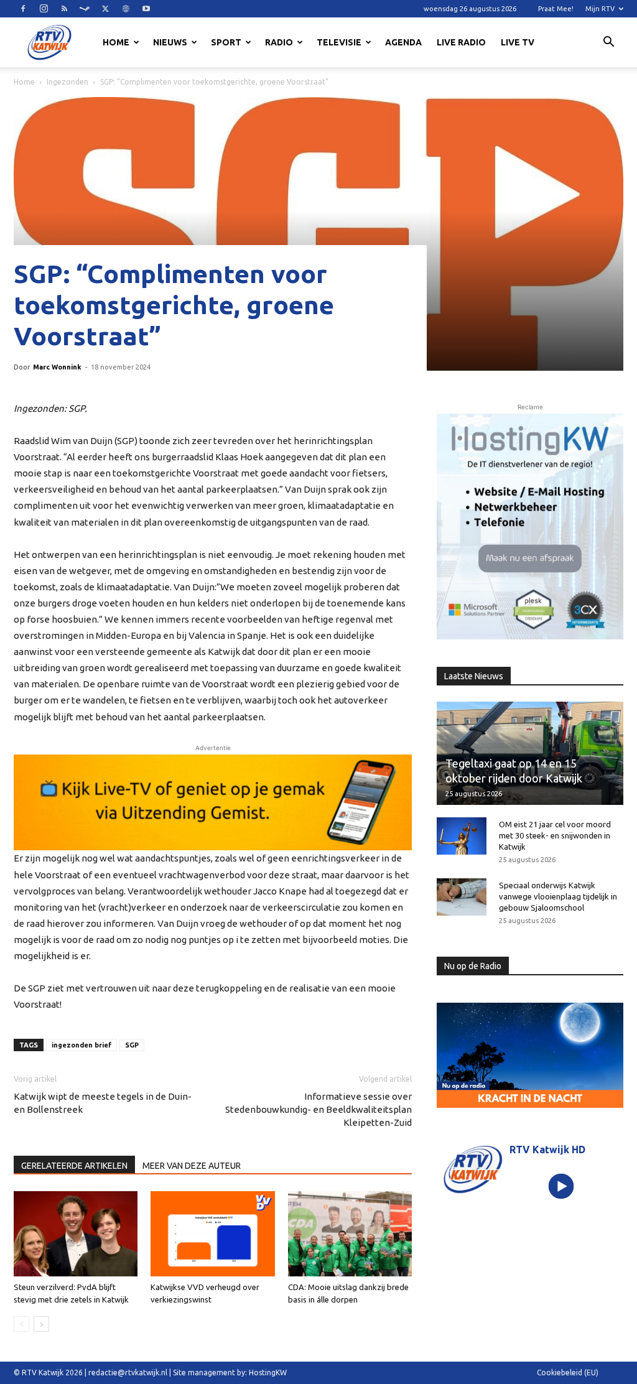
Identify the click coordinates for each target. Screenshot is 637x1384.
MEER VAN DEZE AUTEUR (191, 1166)
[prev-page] (21, 1324)
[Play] (561, 1186)
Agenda (403, 42)
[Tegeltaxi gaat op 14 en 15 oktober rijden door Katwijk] (530, 753)
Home (116, 42)
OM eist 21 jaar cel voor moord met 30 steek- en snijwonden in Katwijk (555, 835)
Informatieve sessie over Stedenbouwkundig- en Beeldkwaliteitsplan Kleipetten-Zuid (318, 1109)
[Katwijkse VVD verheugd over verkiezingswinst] (212, 1233)
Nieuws (170, 42)
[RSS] (64, 8)
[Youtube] (146, 8)
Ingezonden (67, 82)
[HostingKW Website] (530, 526)
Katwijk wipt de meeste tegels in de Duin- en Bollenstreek (103, 1103)
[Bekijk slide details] (213, 803)
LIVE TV (517, 42)
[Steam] (84, 8)
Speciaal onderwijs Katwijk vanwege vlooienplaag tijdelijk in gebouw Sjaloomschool (558, 896)
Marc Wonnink (57, 367)
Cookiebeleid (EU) (567, 1372)
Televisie (339, 42)
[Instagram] (43, 8)
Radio (279, 42)
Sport (226, 42)
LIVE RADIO (461, 42)
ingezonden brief (81, 1045)
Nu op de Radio (472, 966)
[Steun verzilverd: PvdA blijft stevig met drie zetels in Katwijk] (75, 1233)
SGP (132, 1045)
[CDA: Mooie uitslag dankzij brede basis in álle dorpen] (350, 1233)
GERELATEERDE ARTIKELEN (74, 1166)
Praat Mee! (556, 8)
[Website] (125, 8)
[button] (608, 44)
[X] (105, 8)
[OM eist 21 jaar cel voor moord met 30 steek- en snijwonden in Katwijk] (461, 836)
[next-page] (41, 1324)
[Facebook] (23, 8)
